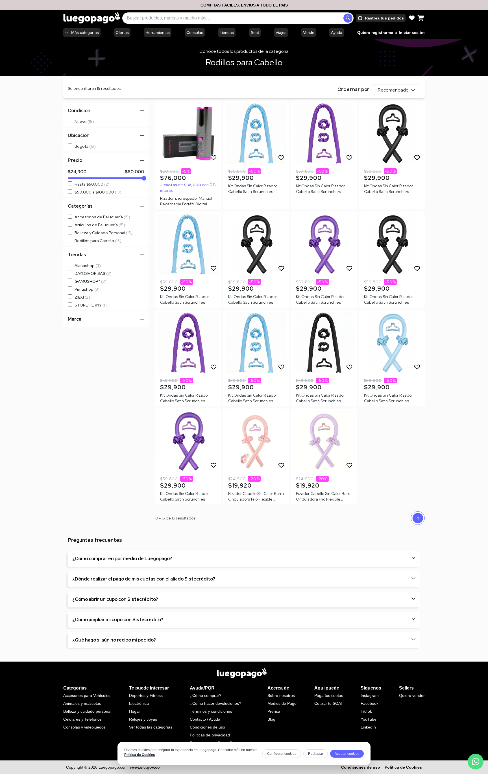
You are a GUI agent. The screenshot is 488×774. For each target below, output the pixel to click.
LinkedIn (368, 727)
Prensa (273, 711)
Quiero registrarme (375, 32)
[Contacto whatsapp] (475, 761)
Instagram (370, 695)
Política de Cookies (139, 755)
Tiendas (227, 32)
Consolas (194, 32)
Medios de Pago (282, 703)
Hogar (134, 711)
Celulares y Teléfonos (82, 719)
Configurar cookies (281, 754)
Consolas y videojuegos (84, 727)
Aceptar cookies (347, 754)
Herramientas (157, 32)
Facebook (369, 703)
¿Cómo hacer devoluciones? (215, 703)
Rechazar (315, 754)
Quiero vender (412, 695)
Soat (255, 32)
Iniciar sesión (412, 32)
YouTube (368, 719)
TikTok (366, 711)
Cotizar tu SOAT (328, 703)
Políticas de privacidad (210, 735)
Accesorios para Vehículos (86, 695)
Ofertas (122, 32)
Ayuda (336, 32)
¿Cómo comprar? (205, 695)
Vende (308, 32)
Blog (271, 719)
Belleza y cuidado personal (87, 711)
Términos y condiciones (211, 711)
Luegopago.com (113, 767)
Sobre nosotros (281, 695)
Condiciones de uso (207, 727)
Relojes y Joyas (143, 719)
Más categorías (85, 32)
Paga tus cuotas (328, 695)
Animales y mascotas (82, 703)
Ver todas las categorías (150, 727)
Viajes (281, 32)
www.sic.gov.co (145, 767)
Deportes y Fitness (146, 695)
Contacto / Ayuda (205, 719)
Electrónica (139, 703)
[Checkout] (421, 18)
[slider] (144, 178)
